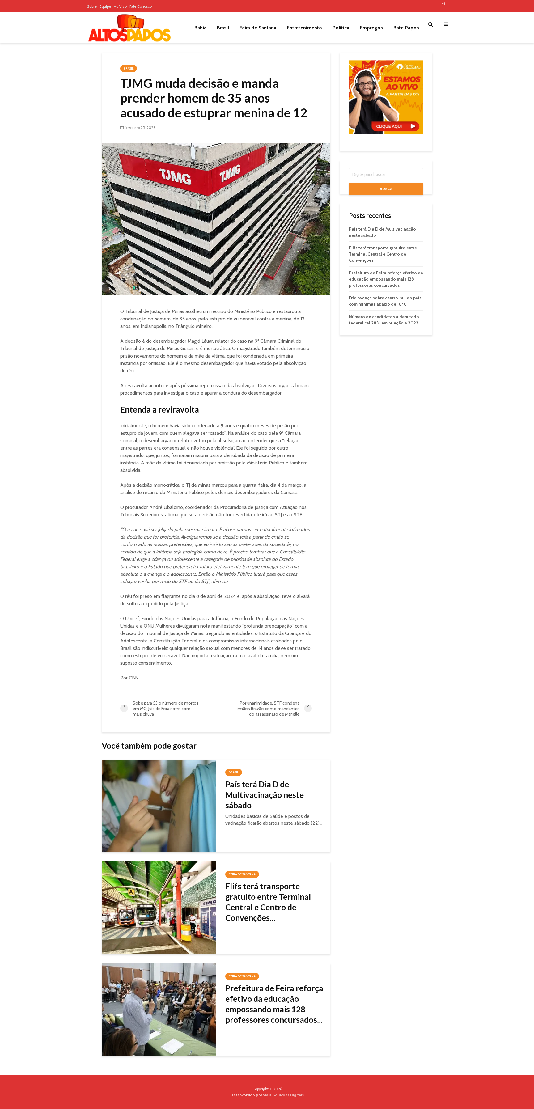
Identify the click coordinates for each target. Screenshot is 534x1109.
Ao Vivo (120, 6)
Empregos (371, 28)
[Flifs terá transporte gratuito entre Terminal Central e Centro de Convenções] (159, 907)
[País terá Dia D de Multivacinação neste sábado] (159, 805)
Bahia (200, 28)
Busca (386, 188)
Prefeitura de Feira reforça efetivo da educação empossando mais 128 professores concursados (386, 279)
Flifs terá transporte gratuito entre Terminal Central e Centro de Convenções (383, 254)
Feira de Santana (257, 28)
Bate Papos (406, 28)
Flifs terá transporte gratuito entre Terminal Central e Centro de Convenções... (268, 902)
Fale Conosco (140, 6)
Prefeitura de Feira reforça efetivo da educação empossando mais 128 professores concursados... (274, 1004)
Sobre (92, 6)
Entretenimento (304, 28)
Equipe (105, 6)
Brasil (223, 28)
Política (341, 28)
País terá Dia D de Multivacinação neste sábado (264, 794)
